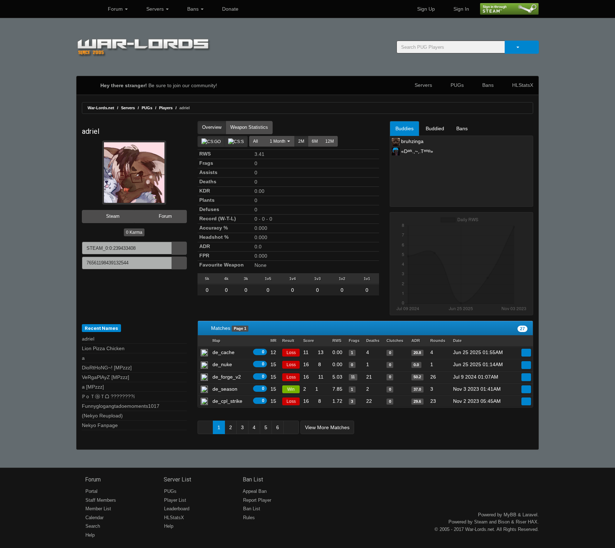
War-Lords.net (101, 108)
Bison (504, 522)
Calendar (94, 517)
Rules (248, 517)
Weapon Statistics (249, 127)
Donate (229, 9)
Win (291, 389)
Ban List (252, 479)
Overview (211, 127)
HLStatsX (522, 85)
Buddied (435, 128)
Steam (112, 216)
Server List (176, 479)
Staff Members (100, 500)
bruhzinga (412, 141)
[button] (278, 141)
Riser (521, 522)
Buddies (404, 128)
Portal (91, 491)
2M (301, 141)
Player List (174, 500)
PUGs (456, 85)
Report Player (256, 500)
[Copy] (179, 248)
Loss (291, 352)
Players (166, 108)
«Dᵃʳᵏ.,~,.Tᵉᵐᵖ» (416, 151)
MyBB (510, 514)
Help (89, 535)
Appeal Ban (254, 491)
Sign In (460, 9)
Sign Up (425, 9)
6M (315, 141)
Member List (97, 508)
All (255, 141)
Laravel (529, 514)
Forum (115, 9)
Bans (193, 9)
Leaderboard (176, 508)
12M (329, 141)
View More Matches (327, 427)
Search (92, 526)
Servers (155, 9)
